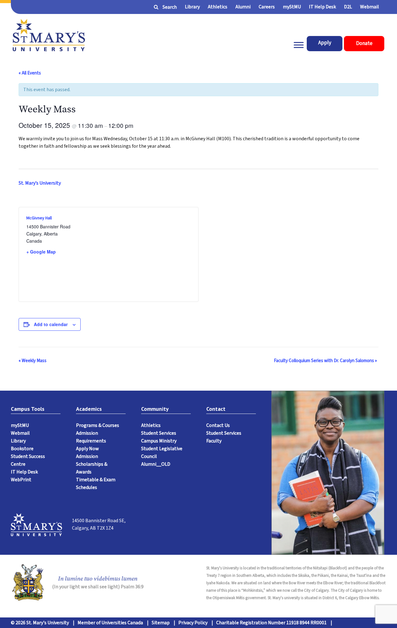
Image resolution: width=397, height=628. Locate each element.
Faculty (213, 440)
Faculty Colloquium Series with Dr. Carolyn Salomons (325, 360)
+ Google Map (41, 252)
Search (170, 7)
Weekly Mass (33, 360)
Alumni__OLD (155, 464)
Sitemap (161, 622)
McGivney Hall (39, 218)
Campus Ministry (158, 440)
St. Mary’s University (40, 183)
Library (192, 6)
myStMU (292, 6)
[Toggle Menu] (299, 45)
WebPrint (21, 479)
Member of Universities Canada (110, 622)
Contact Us (218, 425)
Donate (364, 43)
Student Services (158, 433)
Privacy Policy (192, 622)
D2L (348, 6)
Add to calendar (51, 324)
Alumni (243, 6)
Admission (87, 456)
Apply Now (87, 448)
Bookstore (22, 448)
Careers (267, 6)
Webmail (369, 6)
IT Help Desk (322, 6)
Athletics (217, 6)
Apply (324, 43)
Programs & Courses (97, 425)
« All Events (30, 73)
